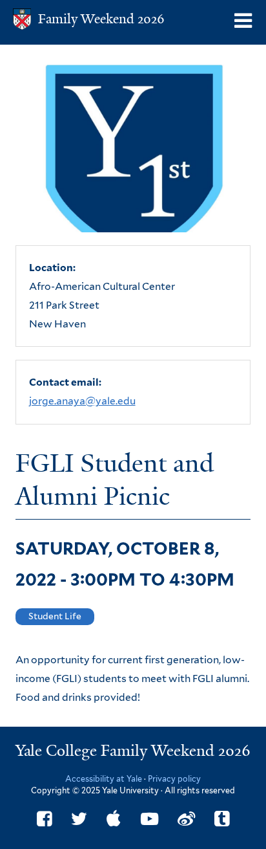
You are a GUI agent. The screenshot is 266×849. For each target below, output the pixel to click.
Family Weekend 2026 (101, 18)
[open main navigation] (243, 21)
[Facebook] (44, 819)
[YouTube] (149, 819)
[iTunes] (114, 819)
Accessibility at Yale (103, 779)
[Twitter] (79, 819)
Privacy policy (174, 779)
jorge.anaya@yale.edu (82, 401)
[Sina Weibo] (186, 819)
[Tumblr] (221, 819)
